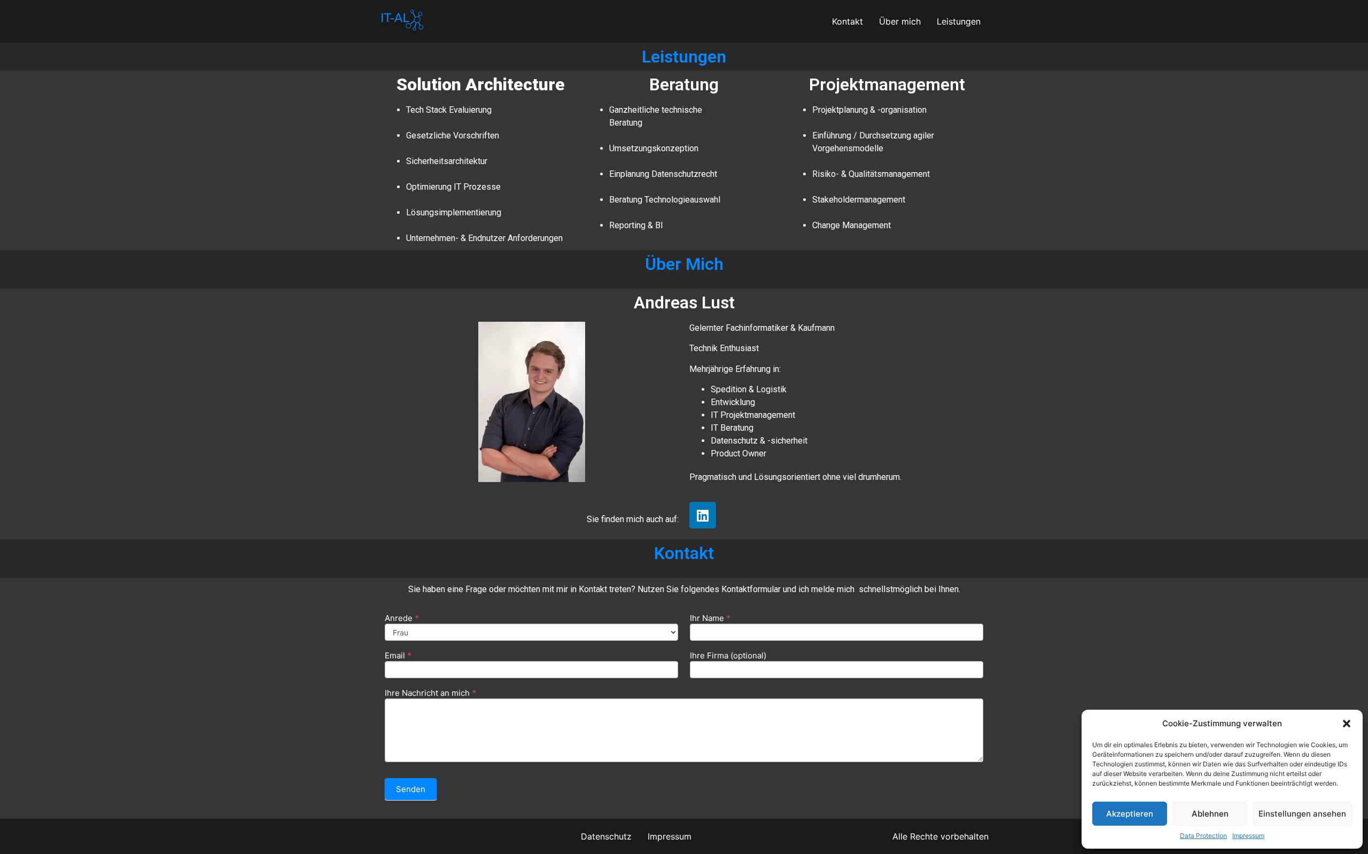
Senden (410, 789)
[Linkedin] (702, 515)
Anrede (402, 618)
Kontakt (847, 21)
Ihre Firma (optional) (728, 656)
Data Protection (1203, 836)
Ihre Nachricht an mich (430, 693)
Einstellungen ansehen (1302, 814)
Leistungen (959, 21)
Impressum (1248, 836)
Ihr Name (710, 618)
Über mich (900, 21)
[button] (1346, 723)
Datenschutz (606, 836)
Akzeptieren (1129, 814)
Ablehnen (1210, 814)
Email (398, 656)
